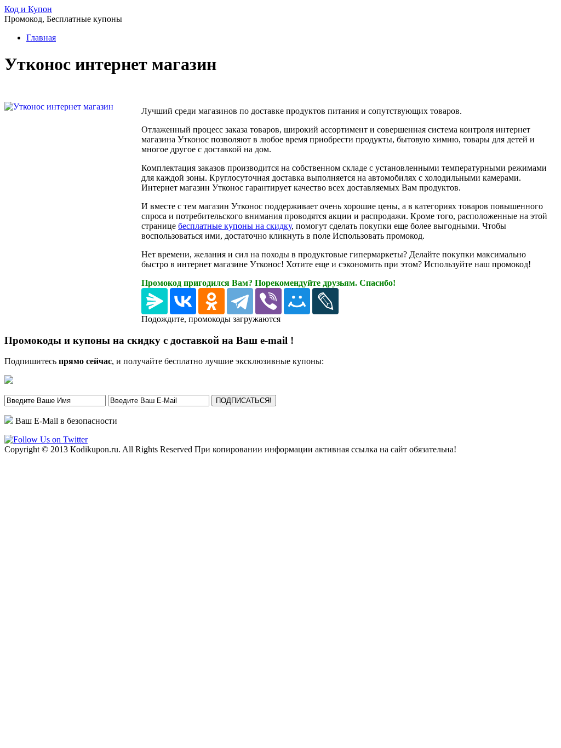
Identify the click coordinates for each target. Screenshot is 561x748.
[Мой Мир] (297, 301)
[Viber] (268, 301)
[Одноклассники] (211, 301)
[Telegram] (240, 301)
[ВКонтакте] (183, 301)
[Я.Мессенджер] (154, 301)
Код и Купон (28, 9)
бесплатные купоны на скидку (234, 226)
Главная (41, 37)
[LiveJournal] (325, 301)
